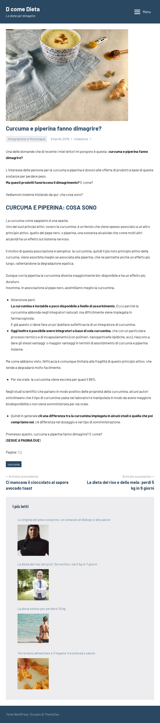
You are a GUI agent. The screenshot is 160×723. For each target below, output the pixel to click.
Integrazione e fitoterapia (26, 139)
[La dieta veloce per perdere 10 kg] (33, 629)
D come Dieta (23, 8)
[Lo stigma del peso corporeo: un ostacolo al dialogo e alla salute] (33, 540)
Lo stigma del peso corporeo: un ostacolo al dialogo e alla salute (64, 520)
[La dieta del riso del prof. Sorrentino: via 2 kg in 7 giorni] (33, 584)
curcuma (14, 464)
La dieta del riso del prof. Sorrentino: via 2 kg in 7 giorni (57, 564)
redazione (81, 139)
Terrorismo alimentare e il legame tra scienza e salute (56, 653)
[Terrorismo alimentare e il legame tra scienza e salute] (33, 673)
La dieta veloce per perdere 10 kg (42, 609)
